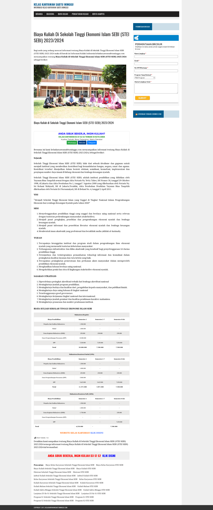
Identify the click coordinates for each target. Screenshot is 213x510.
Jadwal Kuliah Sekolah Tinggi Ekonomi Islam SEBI (55, 475)
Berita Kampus (98, 14)
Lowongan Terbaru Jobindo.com (149, 114)
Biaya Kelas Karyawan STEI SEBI (109, 465)
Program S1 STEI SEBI (84, 497)
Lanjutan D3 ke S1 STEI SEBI (93, 493)
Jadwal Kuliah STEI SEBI (87, 475)
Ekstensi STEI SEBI (81, 472)
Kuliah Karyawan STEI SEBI (91, 482)
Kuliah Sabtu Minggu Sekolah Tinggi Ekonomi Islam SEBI (58, 490)
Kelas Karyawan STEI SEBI (90, 479)
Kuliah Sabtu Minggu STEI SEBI (96, 490)
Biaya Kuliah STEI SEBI (86, 468)
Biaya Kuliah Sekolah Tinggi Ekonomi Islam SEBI (54, 468)
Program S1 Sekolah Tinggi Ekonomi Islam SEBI (54, 497)
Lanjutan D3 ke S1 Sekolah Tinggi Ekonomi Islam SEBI (57, 493)
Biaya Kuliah (63, 14)
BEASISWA (50, 14)
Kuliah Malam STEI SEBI (88, 486)
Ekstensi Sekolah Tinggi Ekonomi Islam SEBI (52, 472)
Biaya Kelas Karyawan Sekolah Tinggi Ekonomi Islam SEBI (70, 465)
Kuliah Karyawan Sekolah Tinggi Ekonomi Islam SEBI (56, 482)
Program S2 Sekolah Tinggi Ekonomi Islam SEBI (54, 500)
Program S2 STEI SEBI (84, 500)
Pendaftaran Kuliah (80, 14)
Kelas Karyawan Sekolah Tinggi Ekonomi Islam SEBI (55, 479)
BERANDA (39, 14)
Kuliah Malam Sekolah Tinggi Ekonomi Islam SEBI (55, 486)
